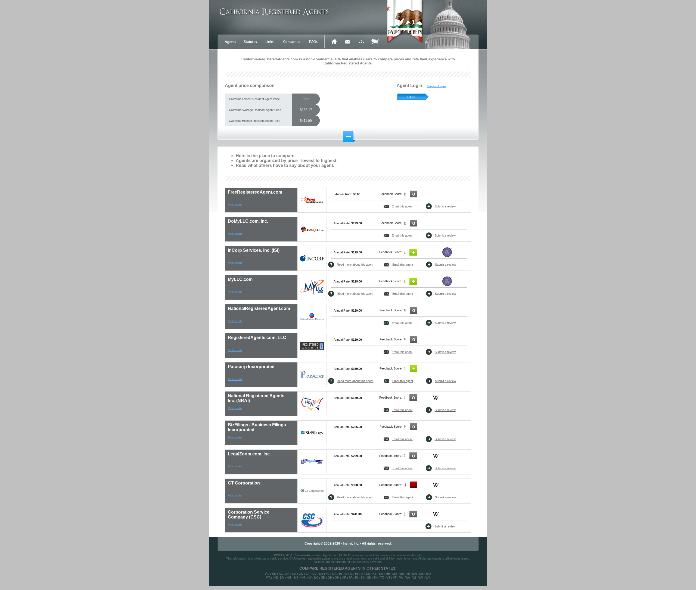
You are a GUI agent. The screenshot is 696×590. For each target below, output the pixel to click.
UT (388, 577)
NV (282, 577)
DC (314, 573)
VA (401, 577)
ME (388, 573)
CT (308, 573)
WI (414, 577)
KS (368, 573)
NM (302, 577)
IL (351, 573)
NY (309, 577)
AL (267, 574)
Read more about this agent (355, 264)
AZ (281, 573)
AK (274, 573)
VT (395, 577)
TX (382, 577)
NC (316, 577)
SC (363, 577)
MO (428, 573)
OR (344, 577)
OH (330, 577)
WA (407, 577)
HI (340, 573)
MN (414, 573)
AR (287, 573)
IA (362, 573)
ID (345, 573)
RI (356, 577)
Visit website (235, 204)
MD (394, 573)
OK (337, 577)
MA (401, 573)
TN (376, 577)
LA (381, 573)
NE (276, 577)
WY (427, 577)
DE (321, 573)
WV (420, 577)
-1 (405, 485)
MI (408, 573)
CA (294, 573)
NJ (296, 577)
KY (374, 573)
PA (351, 577)
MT (268, 577)
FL (328, 573)
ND (323, 577)
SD (369, 577)
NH (289, 577)
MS (421, 573)
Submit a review (445, 206)
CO (301, 573)
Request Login (436, 86)
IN (356, 573)
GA (334, 573)
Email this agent (402, 206)
